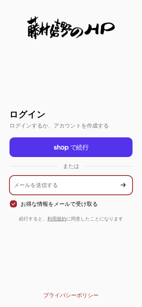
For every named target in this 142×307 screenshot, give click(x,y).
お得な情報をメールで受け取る (59, 203)
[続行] (123, 185)
